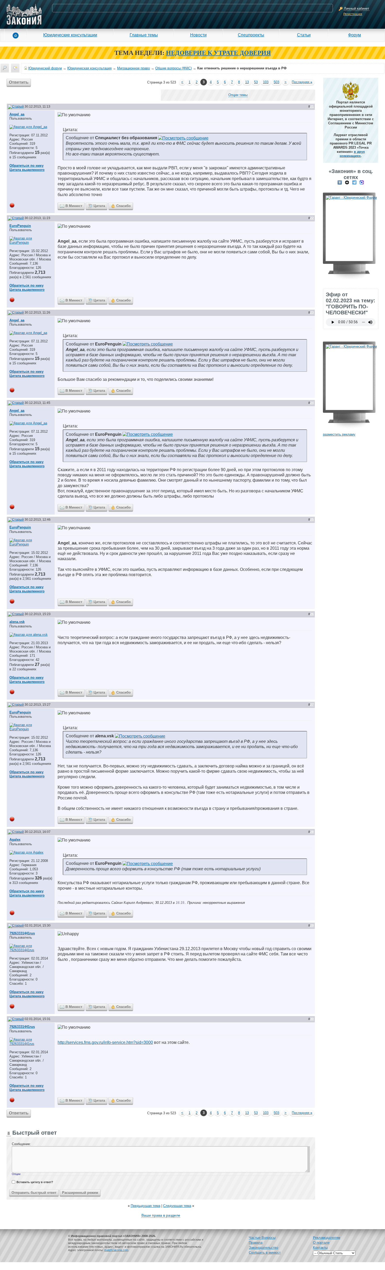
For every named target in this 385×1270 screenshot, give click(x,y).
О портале (321, 1243)
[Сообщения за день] (15, 68)
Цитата (99, 206)
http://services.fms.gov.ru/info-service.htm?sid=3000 (105, 1042)
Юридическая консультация (89, 68)
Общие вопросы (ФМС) (173, 68)
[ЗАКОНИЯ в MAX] (362, 182)
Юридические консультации (70, 34)
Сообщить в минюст (265, 1253)
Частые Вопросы (262, 1238)
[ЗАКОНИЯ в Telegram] (354, 182)
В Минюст (73, 206)
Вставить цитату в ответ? (34, 1182)
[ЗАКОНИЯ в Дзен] (347, 182)
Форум (354, 34)
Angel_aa (16, 114)
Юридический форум (45, 68)
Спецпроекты (251, 34)
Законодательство (263, 1248)
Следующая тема (177, 1206)
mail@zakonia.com (116, 1250)
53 (256, 82)
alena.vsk (17, 622)
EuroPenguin (20, 226)
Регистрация (352, 14)
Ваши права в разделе (160, 1215)
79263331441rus (22, 933)
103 (265, 82)
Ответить (19, 82)
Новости (198, 34)
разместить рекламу (339, 434)
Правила (255, 1243)
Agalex (14, 840)
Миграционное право (133, 68)
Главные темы (144, 34)
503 (276, 82)
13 (247, 82)
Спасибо (123, 206)
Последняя (302, 82)
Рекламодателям (326, 1238)
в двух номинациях (352, 154)
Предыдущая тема (145, 1206)
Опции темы (238, 95)
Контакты (320, 1248)
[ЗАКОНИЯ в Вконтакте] (340, 182)
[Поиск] (5, 68)
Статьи (304, 34)
